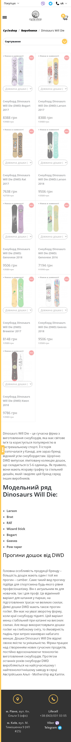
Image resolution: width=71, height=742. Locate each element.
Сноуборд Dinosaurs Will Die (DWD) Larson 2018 (52, 179)
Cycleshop (10, 30)
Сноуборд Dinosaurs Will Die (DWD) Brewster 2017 (16, 327)
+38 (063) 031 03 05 (53, 715)
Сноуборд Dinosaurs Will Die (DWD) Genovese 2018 (16, 253)
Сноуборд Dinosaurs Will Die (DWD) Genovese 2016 (52, 253)
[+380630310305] (57, 3)
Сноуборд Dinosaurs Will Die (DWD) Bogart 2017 (16, 106)
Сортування (13, 41)
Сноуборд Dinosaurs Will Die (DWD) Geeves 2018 (52, 327)
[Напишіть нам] (43, 3)
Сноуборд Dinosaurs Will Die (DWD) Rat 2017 (16, 179)
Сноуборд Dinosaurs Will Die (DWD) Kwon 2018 (16, 401)
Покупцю (10, 3)
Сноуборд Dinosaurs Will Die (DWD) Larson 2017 (52, 106)
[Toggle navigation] (4, 17)
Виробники (29, 30)
